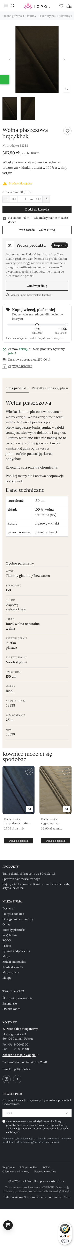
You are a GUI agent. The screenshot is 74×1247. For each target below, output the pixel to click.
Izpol (10, 691)
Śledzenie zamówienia (17, 998)
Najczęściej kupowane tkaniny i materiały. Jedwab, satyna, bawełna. (36, 886)
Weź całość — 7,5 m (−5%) (37, 230)
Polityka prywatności (15, 1190)
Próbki (6, 946)
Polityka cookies (13, 914)
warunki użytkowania (39, 1121)
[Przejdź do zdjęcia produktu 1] (9, 108)
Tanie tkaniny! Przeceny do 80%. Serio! (28, 873)
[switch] (65, 1241)
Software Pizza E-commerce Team (47, 1197)
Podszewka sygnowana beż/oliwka (49, 821)
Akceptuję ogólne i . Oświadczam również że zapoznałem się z (37, 1126)
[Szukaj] (12, 6)
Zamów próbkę (37, 286)
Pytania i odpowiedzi (16, 951)
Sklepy (6, 978)
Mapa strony (10, 972)
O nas (6, 924)
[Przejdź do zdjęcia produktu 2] (28, 108)
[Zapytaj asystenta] (8, 1225)
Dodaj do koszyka (37, 209)
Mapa (6, 956)
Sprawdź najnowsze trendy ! (21, 879)
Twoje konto (13, 991)
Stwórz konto (11, 1009)
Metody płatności (13, 930)
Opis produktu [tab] (17, 388)
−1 (6, 199)
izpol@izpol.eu (21, 1069)
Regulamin (9, 935)
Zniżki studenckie (14, 962)
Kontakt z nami (12, 967)
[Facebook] (17, 1079)
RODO (6, 940)
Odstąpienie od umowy (17, 919)
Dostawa (8, 908)
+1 (46, 199)
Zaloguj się (9, 1003)
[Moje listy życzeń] (61, 5)
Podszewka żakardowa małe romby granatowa (17, 821)
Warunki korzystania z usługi (45, 1190)
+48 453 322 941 (36, 1062)
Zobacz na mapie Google (19, 1055)
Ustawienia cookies (45, 1171)
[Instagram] (6, 1079)
